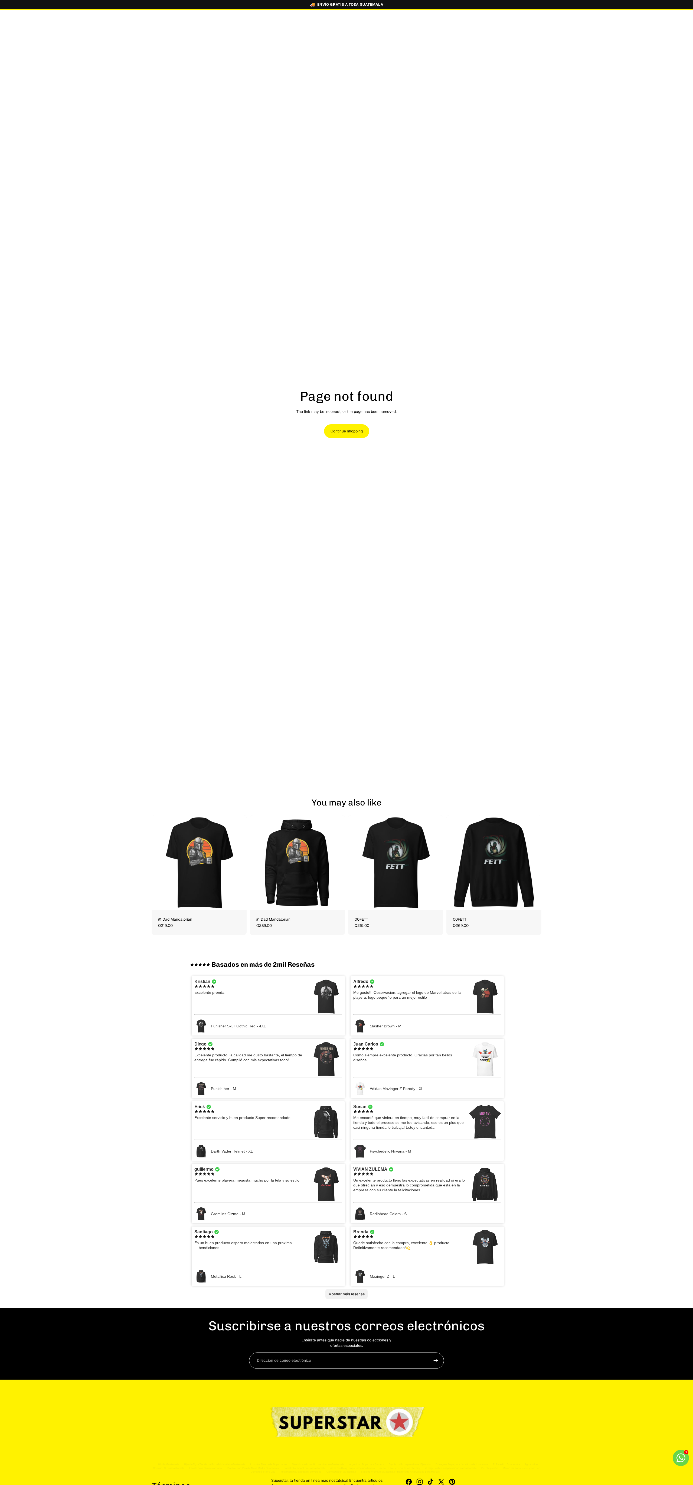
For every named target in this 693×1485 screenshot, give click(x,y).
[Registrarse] (436, 1360)
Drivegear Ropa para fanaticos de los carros (462, 1464)
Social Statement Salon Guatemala (304, 1468)
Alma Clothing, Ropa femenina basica (352, 1468)
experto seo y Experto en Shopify (400, 1468)
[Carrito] (535, 23)
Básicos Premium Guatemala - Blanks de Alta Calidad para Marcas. (400, 1471)
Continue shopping (347, 431)
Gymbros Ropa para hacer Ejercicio (410, 1464)
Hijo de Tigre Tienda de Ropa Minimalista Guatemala (214, 1464)
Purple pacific (489, 1468)
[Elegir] (238, 902)
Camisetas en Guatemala (341, 1471)
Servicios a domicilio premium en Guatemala (318, 1464)
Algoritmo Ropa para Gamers (366, 1464)
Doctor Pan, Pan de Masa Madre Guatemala (253, 1468)
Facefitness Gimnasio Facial (206, 1468)
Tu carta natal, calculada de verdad (301, 1471)
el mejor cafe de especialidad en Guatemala (450, 1468)
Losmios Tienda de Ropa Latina (268, 1464)
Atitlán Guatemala (168, 1464)
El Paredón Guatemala (506, 1464)
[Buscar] (512, 23)
